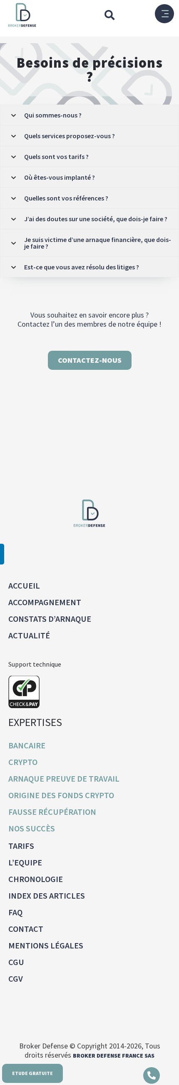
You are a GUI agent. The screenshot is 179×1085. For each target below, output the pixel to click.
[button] (109, 15)
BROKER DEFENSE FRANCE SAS (113, 1055)
